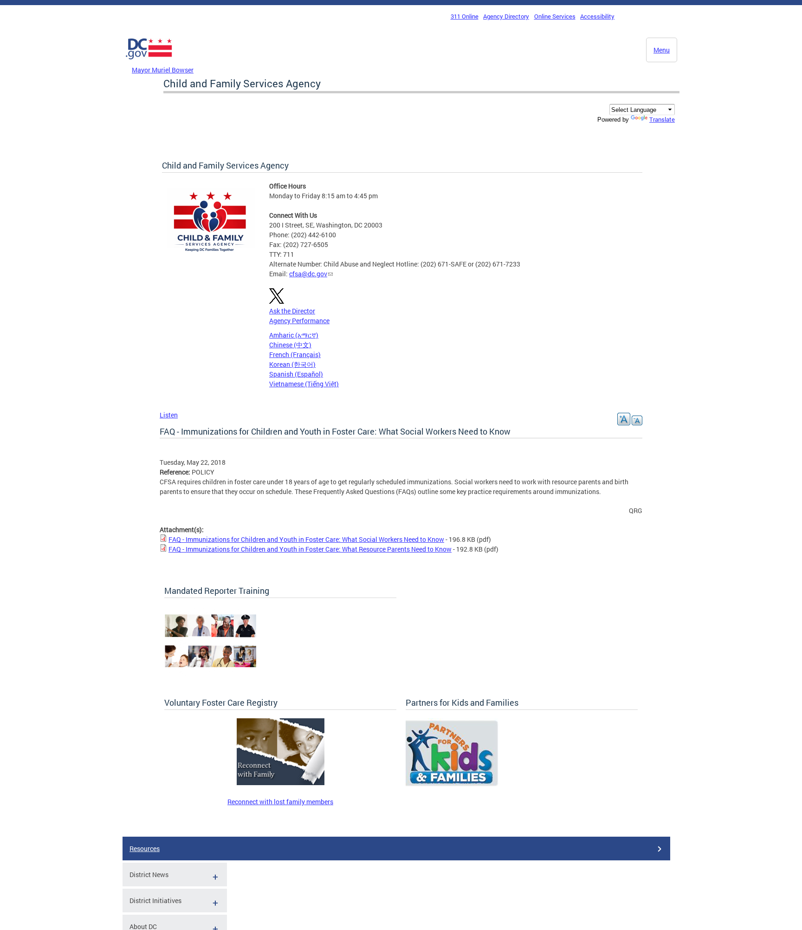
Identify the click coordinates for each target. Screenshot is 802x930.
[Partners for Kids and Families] (452, 785)
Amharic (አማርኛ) (293, 335)
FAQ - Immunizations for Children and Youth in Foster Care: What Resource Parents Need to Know (310, 549)
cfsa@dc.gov (308, 273)
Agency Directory (506, 16)
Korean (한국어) (292, 364)
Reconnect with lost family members (280, 801)
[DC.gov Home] (149, 62)
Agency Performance (299, 320)
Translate (662, 119)
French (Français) (295, 354)
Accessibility (597, 16)
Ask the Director (292, 310)
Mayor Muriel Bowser (163, 69)
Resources (144, 848)
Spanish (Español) (296, 374)
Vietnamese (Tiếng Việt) (304, 383)
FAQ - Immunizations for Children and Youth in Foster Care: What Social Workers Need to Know (306, 539)
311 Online (465, 16)
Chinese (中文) (290, 344)
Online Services (555, 16)
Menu (661, 50)
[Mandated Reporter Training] (210, 673)
